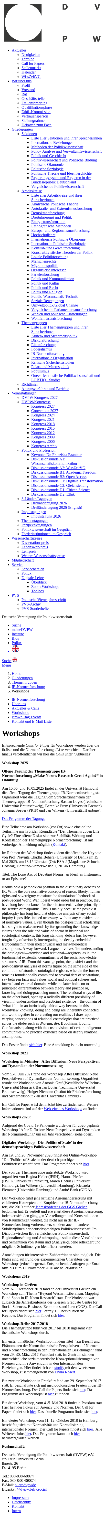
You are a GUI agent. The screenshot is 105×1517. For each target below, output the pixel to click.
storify (59, 1368)
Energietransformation (48, 222)
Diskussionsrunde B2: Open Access (58, 477)
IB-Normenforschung (47, 353)
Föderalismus (41, 349)
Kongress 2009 (43, 437)
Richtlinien (29, 384)
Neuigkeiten (30, 55)
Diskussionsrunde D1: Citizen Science (60, 490)
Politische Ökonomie (47, 164)
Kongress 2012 (43, 433)
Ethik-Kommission (36, 112)
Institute (18, 634)
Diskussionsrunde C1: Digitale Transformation (67, 481)
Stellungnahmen (33, 120)
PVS (15, 595)
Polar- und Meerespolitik (50, 367)
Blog (15, 638)
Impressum (20, 1498)
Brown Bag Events (26, 717)
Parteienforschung (45, 274)
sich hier (35, 1045)
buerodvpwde (25, 1485)
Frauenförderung (34, 103)
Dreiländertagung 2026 (49, 503)
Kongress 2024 (43, 415)
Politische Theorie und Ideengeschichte (61, 173)
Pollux (26, 573)
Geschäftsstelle (32, 98)
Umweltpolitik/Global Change (54, 305)
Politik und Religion (46, 292)
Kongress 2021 (43, 419)
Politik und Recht (44, 288)
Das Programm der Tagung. (23, 819)
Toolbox (37, 591)
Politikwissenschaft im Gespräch (46, 529)
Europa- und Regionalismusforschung (60, 230)
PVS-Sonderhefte (35, 608)
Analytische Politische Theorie (54, 204)
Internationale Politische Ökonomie (58, 239)
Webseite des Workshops (63, 1109)
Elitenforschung (43, 345)
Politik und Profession (38, 450)
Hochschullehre (43, 235)
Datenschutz (21, 1502)
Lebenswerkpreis (34, 547)
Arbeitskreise (31, 191)
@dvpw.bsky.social (32, 1489)
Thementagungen (34, 521)
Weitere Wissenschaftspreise (43, 556)
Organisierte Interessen (48, 270)
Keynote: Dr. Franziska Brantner (56, 455)
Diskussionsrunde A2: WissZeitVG (58, 468)
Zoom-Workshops (45, 586)
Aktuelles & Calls (25, 708)
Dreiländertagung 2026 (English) (56, 507)
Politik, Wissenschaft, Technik (54, 296)
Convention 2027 (44, 411)
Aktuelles (19, 50)
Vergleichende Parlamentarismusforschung (64, 310)
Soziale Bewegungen (47, 301)
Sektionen (29, 134)
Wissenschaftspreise (27, 538)
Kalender (28, 72)
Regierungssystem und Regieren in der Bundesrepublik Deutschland (61, 180)
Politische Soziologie (47, 169)
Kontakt (58, 844)
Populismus (40, 371)
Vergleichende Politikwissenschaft (57, 186)
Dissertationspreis (35, 543)
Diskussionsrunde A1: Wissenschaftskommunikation (54, 461)
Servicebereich (32, 569)
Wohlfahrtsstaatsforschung (51, 318)
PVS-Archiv (31, 604)
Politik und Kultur (45, 283)
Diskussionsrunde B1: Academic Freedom (63, 472)
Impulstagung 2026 (46, 516)
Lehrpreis (28, 551)
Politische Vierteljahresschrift (43, 600)
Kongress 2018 (43, 424)
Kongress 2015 (43, 428)
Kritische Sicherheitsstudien (52, 362)
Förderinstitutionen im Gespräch (46, 534)
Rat (24, 94)
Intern (16, 1511)
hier (86, 1164)
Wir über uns (22, 81)
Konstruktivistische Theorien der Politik (62, 252)
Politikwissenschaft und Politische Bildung (64, 160)
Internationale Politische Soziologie (58, 244)
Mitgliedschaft (23, 560)
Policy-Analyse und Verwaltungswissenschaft (66, 151)
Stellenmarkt (31, 68)
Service (17, 564)
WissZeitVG (31, 76)
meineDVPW (22, 629)
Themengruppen (34, 323)
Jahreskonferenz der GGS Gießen (61, 1207)
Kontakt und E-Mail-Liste (32, 721)
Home (16, 673)
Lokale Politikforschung (49, 257)
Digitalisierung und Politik (51, 217)
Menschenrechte (43, 261)
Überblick (39, 582)
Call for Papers (32, 63)
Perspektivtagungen (36, 525)
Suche (16, 625)
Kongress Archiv (44, 446)
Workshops (20, 713)
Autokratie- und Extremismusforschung (61, 208)
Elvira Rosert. (65, 1372)
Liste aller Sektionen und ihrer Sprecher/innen (66, 138)
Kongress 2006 (43, 441)
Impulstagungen (33, 512)
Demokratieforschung (48, 213)
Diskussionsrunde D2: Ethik (53, 494)
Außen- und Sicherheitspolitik (54, 336)
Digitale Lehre (32, 578)
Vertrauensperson (34, 116)
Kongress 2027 (43, 406)
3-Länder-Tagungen (36, 499)
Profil (25, 85)
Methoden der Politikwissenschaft (57, 147)
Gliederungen (22, 129)
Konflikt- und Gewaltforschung (55, 248)
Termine (27, 59)
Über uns (19, 704)
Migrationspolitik (44, 266)
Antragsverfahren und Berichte (45, 389)
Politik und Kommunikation (52, 279)
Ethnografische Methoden (51, 226)
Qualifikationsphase (36, 107)
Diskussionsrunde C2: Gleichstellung (59, 485)
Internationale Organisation (52, 358)
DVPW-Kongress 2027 (39, 397)
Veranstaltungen (24, 393)
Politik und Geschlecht (48, 156)
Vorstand (28, 90)
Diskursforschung (45, 340)
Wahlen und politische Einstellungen (59, 314)
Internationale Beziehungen (52, 142)
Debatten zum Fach (36, 125)
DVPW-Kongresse (36, 402)
